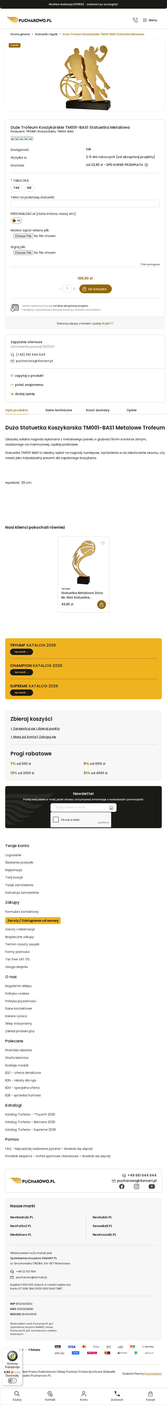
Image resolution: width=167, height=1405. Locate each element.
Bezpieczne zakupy (19, 937)
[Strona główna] (29, 20)
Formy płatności (17, 952)
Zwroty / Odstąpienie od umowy (32, 920)
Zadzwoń (117, 1400)
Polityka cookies (17, 993)
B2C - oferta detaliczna (23, 1073)
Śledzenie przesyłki (19, 862)
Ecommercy (153, 1374)
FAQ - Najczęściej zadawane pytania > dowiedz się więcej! (49, 1149)
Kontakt (50, 1400)
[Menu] (19, 1351)
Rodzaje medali (16, 1065)
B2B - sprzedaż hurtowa (23, 1095)
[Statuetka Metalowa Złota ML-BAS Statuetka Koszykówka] (83, 562)
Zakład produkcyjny (20, 1031)
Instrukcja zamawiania (22, 892)
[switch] (12, 1380)
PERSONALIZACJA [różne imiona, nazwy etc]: (43, 214)
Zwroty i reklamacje (20, 929)
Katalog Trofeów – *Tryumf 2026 (30, 1114)
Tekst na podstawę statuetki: (33, 197)
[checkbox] (16, 220)
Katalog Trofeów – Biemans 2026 (30, 1122)
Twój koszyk (14, 877)
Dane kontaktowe (18, 1008)
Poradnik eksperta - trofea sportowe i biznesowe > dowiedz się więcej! (58, 1156)
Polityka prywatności (20, 1001)
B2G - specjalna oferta (22, 1088)
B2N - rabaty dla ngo (20, 1080)
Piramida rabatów (18, 1050)
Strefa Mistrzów (16, 1058)
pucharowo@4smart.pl (34, 361)
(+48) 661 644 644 (30, 354)
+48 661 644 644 (142, 1175)
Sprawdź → (21, 651)
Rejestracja (13, 870)
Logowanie (13, 855)
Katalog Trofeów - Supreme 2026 (30, 1129)
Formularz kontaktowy (22, 912)
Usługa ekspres (16, 967)
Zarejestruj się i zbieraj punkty (36, 728)
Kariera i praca (16, 1016)
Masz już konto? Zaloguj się (34, 737)
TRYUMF (31, 131)
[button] (150, 20)
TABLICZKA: (20, 180)
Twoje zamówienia (19, 885)
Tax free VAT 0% (17, 959)
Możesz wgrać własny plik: (30, 230)
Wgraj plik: (18, 247)
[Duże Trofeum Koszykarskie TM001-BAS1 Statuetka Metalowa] (85, 78)
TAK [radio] (16, 188)
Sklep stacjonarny (18, 1023)
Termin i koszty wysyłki (22, 944)
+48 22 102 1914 (26, 1271)
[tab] (25, 411)
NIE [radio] (29, 188)
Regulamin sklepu (18, 986)
